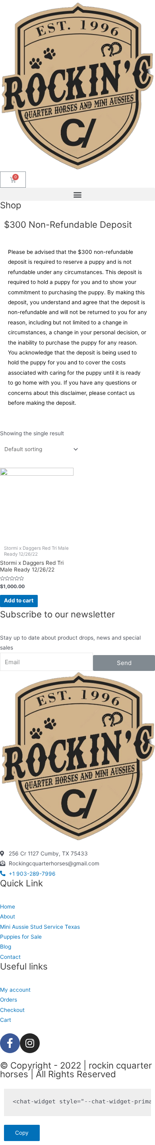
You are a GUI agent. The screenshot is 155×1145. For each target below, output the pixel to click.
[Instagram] (30, 1043)
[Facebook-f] (10, 1043)
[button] (77, 194)
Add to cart (18, 600)
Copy (22, 1133)
